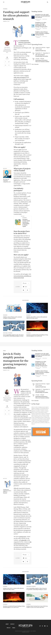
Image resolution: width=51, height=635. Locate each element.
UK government (38, 422)
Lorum (40, 414)
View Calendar (34, 64)
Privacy (8, 627)
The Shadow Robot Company (43, 421)
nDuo (41, 416)
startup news (22, 536)
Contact (12, 624)
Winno (33, 423)
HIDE (36, 412)
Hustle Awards (39, 413)
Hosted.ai (33, 413)
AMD (36, 407)
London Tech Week (34, 414)
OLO (34, 417)
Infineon (44, 413)
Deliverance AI (34, 409)
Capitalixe (33, 408)
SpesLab (34, 420)
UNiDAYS (43, 422)
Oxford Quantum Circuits (39, 417)
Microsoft (44, 414)
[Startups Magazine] (25, 2)
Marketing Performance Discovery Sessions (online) (42, 60)
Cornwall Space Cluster (45, 408)
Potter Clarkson (41, 418)
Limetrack (48, 413)
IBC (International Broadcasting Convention (41, 55)
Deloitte (39, 409)
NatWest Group (37, 416)
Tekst (34, 421)
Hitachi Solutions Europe (42, 412)
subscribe (23, 540)
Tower (32, 422)
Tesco (37, 421)
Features (5, 332)
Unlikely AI (47, 422)
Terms (13, 627)
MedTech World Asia (40, 50)
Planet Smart (35, 418)
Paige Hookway (7, 47)
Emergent (43, 409)
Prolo (45, 418)
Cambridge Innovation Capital (43, 407)
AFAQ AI (33, 407)
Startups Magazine (40, 420)
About (7, 624)
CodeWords (38, 408)
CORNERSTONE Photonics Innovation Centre (24, 42)
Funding (5, 8)
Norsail (45, 416)
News (4, 350)
